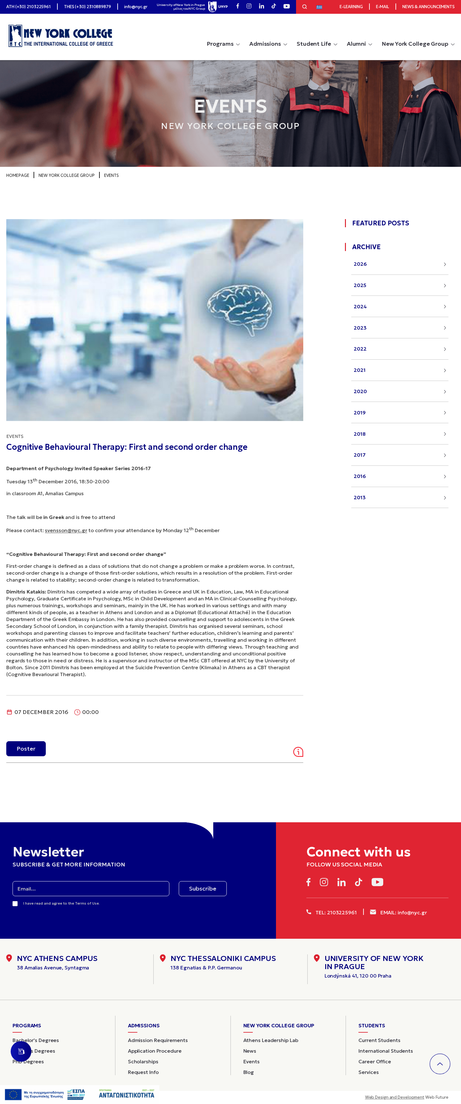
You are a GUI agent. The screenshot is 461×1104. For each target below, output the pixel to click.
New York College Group (415, 43)
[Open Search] (304, 7)
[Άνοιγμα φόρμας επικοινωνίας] (21, 1051)
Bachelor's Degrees (36, 1040)
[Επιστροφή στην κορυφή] (440, 1064)
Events (111, 175)
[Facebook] (237, 7)
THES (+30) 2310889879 (87, 6)
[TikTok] (274, 7)
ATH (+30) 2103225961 (28, 6)
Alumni (356, 43)
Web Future (406, 1097)
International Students (385, 1051)
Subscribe (202, 888)
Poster (26, 748)
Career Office (374, 1061)
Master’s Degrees (34, 1051)
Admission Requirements (158, 1040)
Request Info (143, 1072)
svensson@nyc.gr (66, 530)
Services (368, 1072)
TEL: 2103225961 (335, 912)
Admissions (265, 43)
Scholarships (143, 1061)
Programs (220, 43)
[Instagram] (249, 7)
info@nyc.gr (135, 6)
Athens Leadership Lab (270, 1040)
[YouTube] (286, 7)
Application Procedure (155, 1051)
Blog (248, 1072)
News (250, 1051)
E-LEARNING (351, 6)
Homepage (17, 175)
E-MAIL (382, 6)
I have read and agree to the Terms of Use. (61, 903)
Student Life (314, 43)
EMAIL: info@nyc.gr (403, 912)
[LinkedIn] (261, 7)
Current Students (379, 1040)
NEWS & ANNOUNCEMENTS (428, 6)
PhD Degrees (28, 1061)
